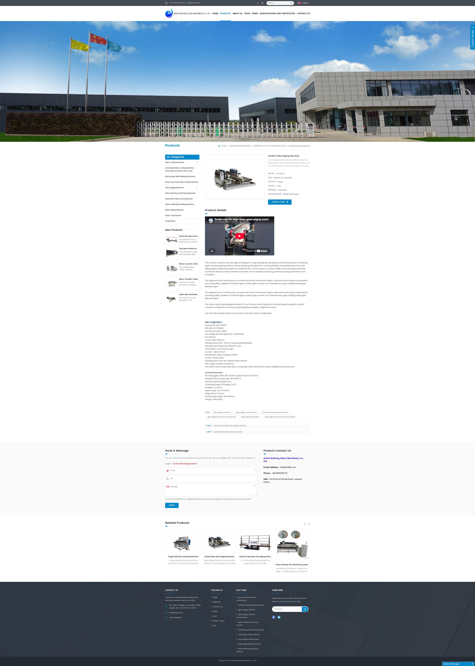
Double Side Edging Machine (185, 464)
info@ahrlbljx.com (193, 3)
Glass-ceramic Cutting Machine (189, 263)
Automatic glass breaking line (189, 236)
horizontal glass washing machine (251, 630)
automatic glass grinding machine (275, 412)
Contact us (218, 607)
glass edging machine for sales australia (280, 417)
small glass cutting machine (248, 634)
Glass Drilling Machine (174, 210)
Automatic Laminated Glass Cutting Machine (189, 294)
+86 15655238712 (175, 3)
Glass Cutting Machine (174, 162)
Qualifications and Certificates (277, 13)
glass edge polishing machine (249, 644)
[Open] (472, 37)
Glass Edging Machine (240, 145)
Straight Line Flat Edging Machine (269, 145)
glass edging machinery (250, 417)
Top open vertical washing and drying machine (189, 248)
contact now (278, 202)
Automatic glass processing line (179, 198)
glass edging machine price (246, 412)
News (255, 13)
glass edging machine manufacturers (222, 417)
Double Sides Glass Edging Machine (228, 432)
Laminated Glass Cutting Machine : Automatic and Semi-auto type (180, 169)
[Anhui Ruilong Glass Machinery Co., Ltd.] (169, 13)
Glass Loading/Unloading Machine (179, 204)
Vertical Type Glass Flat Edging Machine (230, 426)
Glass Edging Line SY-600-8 (291, 556)
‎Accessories (170, 221)
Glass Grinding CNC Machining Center (255, 564)
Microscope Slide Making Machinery (180, 176)
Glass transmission (173, 215)
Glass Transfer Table (188, 279)
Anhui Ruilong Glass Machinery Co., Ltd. (192, 13)
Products (225, 13)
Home (215, 13)
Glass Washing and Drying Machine (180, 193)
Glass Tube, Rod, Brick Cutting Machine (181, 182)
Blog (215, 616)
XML (214, 626)
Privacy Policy (219, 621)
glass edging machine (222, 412)
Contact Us (303, 13)
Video (247, 13)
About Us (237, 13)
